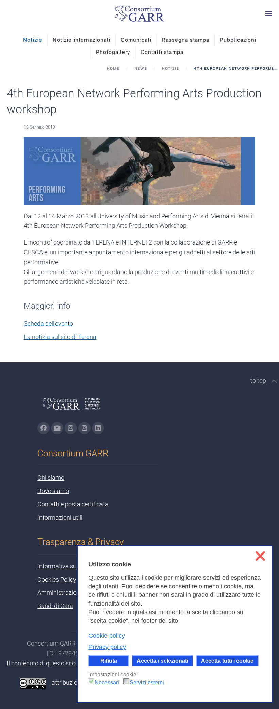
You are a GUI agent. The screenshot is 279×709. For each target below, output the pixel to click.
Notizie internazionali (81, 39)
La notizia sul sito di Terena (60, 336)
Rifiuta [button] (108, 661)
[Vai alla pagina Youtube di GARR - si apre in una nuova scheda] (57, 428)
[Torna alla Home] (139, 13)
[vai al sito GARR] (71, 406)
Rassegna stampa (185, 39)
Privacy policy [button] (107, 647)
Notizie (32, 39)
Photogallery (113, 52)
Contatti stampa (162, 52)
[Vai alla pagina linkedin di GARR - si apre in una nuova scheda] (98, 428)
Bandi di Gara (55, 605)
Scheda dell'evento (48, 323)
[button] (268, 13)
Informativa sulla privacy (70, 566)
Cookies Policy (56, 579)
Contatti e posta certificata (73, 504)
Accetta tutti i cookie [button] (227, 661)
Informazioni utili (59, 517)
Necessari (107, 682)
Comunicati (136, 39)
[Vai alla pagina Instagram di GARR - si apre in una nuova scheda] (71, 428)
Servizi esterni (147, 682)
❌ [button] (260, 556)
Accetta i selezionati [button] (162, 661)
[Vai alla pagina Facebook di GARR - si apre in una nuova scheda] (43, 428)
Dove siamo (53, 490)
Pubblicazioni (238, 39)
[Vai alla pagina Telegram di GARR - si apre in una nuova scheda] (84, 428)
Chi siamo (50, 477)
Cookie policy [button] (106, 635)
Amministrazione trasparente (76, 592)
